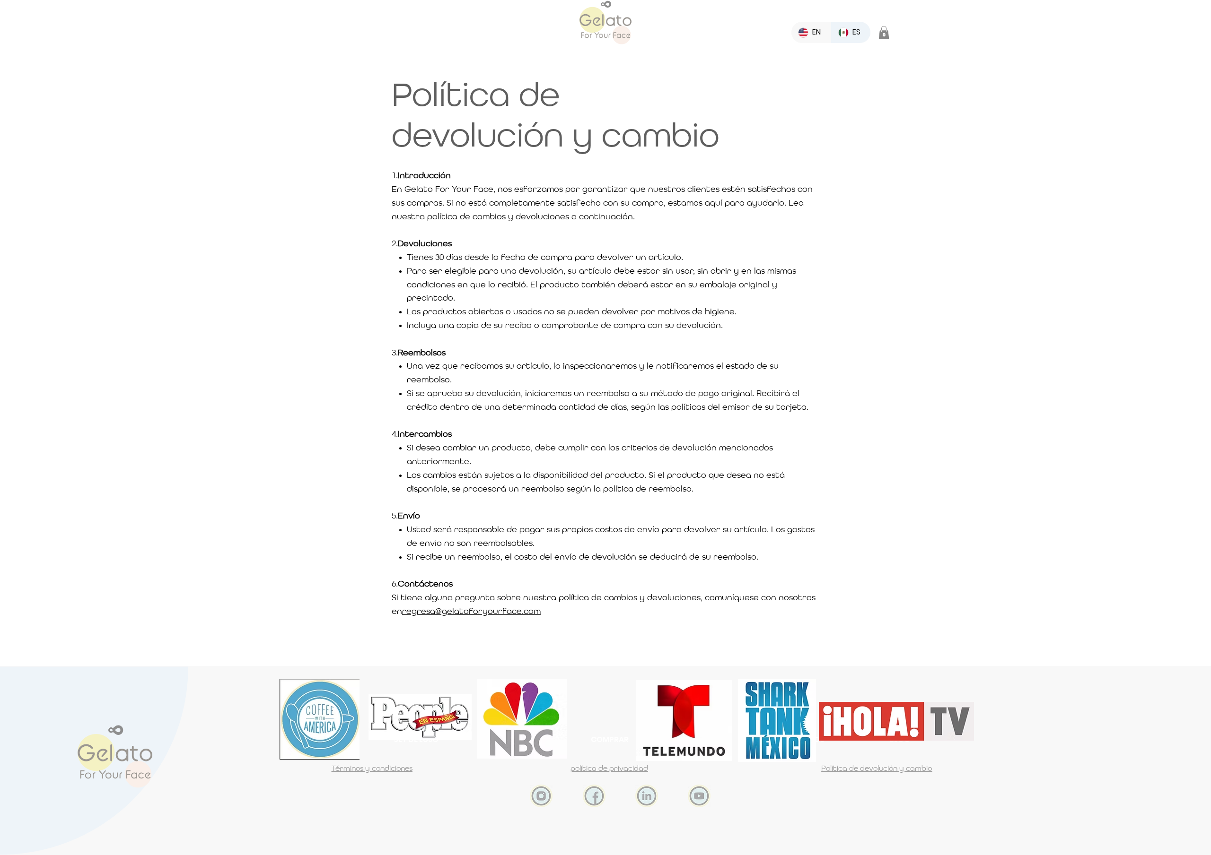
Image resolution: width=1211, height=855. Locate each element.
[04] (646, 796)
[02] (594, 796)
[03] (541, 796)
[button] (883, 32)
